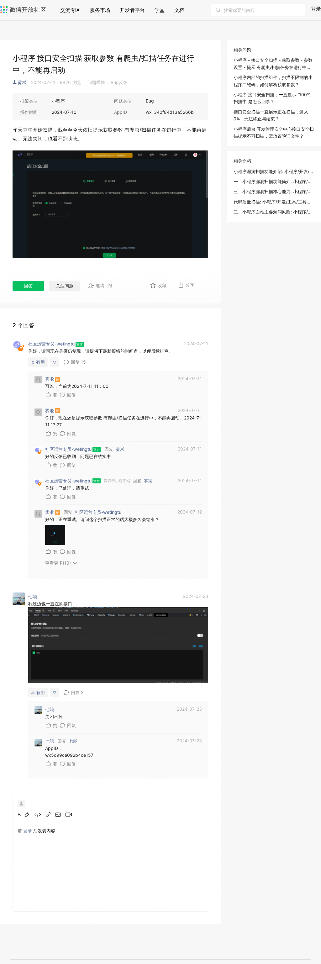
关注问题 (64, 285)
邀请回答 (104, 285)
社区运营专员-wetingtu (98, 512)
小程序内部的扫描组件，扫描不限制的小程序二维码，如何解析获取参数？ (273, 81)
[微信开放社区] (24, 9)
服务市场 (100, 10)
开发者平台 (132, 10)
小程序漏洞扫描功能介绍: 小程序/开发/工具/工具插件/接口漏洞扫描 (274, 171)
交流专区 (70, 10)
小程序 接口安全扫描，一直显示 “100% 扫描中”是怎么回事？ (272, 98)
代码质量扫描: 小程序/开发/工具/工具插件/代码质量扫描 (274, 201)
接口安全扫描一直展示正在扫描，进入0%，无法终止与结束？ (271, 115)
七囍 (73, 741)
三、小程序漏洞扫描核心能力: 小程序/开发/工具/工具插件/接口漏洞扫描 (274, 191)
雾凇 (22, 82)
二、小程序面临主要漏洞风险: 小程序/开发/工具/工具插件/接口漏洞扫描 (274, 211)
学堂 (160, 10)
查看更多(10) (58, 563)
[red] (27, 814)
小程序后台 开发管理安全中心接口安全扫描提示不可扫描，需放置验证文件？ (274, 132)
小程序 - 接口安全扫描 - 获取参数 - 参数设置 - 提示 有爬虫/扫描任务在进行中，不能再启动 (273, 64)
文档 (179, 10)
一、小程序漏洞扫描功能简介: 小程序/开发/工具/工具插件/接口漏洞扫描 (274, 181)
